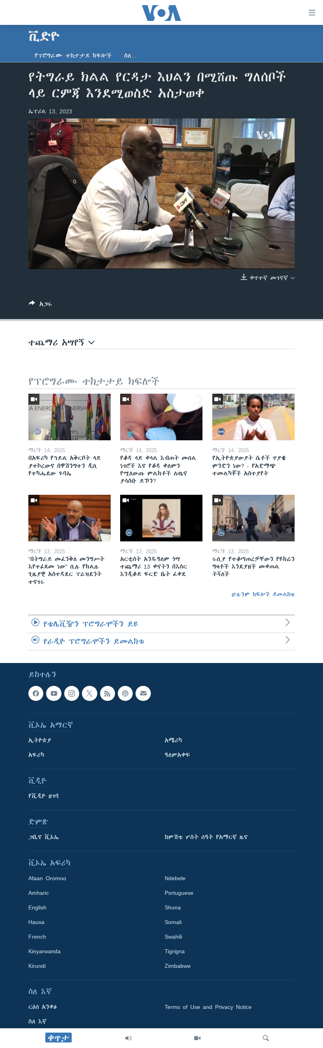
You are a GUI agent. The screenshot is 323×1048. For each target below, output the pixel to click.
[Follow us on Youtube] (53, 693)
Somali (173, 922)
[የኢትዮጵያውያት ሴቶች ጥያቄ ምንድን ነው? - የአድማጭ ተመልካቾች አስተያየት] (253, 417)
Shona (173, 907)
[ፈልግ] (266, 1038)
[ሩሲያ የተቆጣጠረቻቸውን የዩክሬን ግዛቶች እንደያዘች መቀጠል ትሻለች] (253, 518)
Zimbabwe (178, 965)
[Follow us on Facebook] (35, 693)
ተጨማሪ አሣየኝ (58, 342)
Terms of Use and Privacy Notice (208, 1006)
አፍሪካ (36, 755)
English (37, 907)
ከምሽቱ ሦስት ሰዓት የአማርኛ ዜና (206, 837)
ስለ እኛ (37, 1021)
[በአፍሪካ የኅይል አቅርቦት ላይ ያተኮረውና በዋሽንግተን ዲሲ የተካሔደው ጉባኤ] (69, 417)
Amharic (38, 892)
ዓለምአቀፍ (177, 755)
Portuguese (179, 892)
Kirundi (37, 965)
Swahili (173, 936)
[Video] (197, 1038)
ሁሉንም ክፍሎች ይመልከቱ (263, 594)
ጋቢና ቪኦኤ (43, 837)
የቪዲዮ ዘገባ (43, 796)
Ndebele (175, 878)
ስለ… (130, 55)
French (37, 936)
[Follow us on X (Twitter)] (89, 693)
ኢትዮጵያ (39, 740)
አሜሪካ (173, 740)
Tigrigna (175, 951)
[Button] (40, 305)
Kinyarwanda (44, 951)
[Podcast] (125, 693)
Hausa (36, 922)
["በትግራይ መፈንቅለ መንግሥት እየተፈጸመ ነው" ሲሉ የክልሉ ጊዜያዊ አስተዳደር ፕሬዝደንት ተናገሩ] (69, 518)
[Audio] (128, 1038)
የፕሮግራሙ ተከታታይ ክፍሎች (73, 55)
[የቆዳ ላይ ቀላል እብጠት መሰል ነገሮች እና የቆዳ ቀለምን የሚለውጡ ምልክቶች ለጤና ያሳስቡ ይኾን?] (161, 417)
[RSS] (107, 693)
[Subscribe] (143, 693)
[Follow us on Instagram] (71, 693)
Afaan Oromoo (47, 878)
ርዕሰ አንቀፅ (42, 1006)
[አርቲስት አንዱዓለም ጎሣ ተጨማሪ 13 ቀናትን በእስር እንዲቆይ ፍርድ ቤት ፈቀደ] (161, 518)
